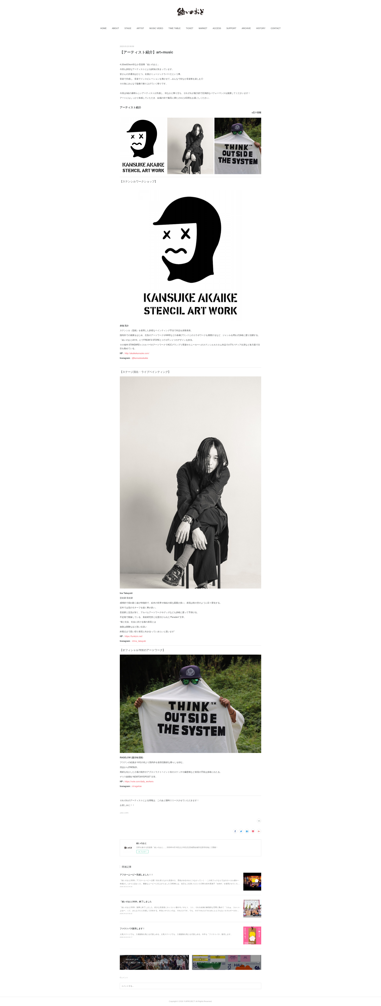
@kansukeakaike (140, 357)
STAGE (127, 28)
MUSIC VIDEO (156, 28)
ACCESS (217, 28)
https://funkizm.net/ (134, 636)
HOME (103, 28)
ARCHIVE (246, 28)
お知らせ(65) (124, 813)
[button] (103, 28)
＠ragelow (137, 786)
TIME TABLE (174, 28)
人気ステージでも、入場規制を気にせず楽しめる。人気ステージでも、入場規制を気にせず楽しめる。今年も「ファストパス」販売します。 (176, 934)
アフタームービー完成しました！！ (136, 874)
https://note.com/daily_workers (139, 781)
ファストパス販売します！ (132, 928)
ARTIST (140, 28)
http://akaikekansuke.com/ (137, 353)
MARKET (203, 28)
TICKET (189, 28)
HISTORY (260, 28)
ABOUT (115, 28)
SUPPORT (231, 28)
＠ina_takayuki (139, 640)
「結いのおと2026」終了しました (136, 901)
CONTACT (276, 28)
